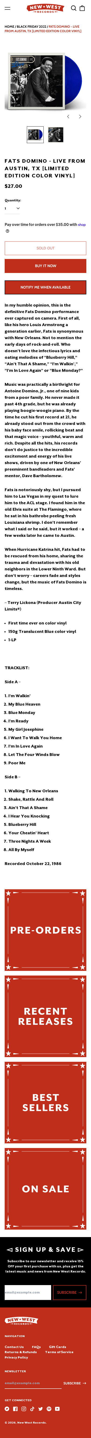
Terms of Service (59, 1352)
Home (9, 26)
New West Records (31, 1422)
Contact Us (14, 1347)
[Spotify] (49, 1409)
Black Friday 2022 (31, 26)
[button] (74, 8)
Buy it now (45, 266)
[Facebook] (15, 1409)
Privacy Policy (16, 1357)
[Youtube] (57, 1409)
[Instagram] (23, 1409)
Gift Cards (57, 1347)
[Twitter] (40, 1409)
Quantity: (13, 200)
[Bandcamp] (7, 1409)
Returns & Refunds (21, 1352)
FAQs (36, 1347)
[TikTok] (32, 1409)
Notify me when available (45, 287)
